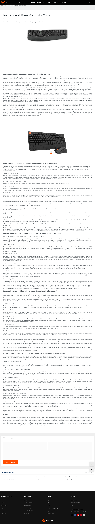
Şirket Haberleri (75, 500)
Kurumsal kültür (28, 505)
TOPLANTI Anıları (28, 510)
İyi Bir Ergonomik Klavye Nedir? (71, 476)
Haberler (88, 472)
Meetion (3, 5)
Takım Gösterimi (28, 502)
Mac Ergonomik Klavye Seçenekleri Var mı (18, 5)
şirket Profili (27, 500)
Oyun (49, 500)
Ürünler (3, 502)
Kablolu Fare (51, 513)
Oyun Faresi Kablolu (53, 508)
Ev (1, 500)
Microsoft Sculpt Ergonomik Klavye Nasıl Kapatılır (8, 479)
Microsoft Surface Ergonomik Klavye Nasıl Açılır (40, 476)
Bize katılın (27, 513)
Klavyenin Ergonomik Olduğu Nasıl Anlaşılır (71, 479)
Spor (49, 505)
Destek (3, 508)
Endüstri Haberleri (75, 502)
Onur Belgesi (27, 508)
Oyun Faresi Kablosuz (53, 511)
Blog (84, 472)
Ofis (49, 502)
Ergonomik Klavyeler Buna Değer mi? (6, 476)
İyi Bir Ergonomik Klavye (39, 479)
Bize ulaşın (4, 513)
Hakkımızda (4, 505)
